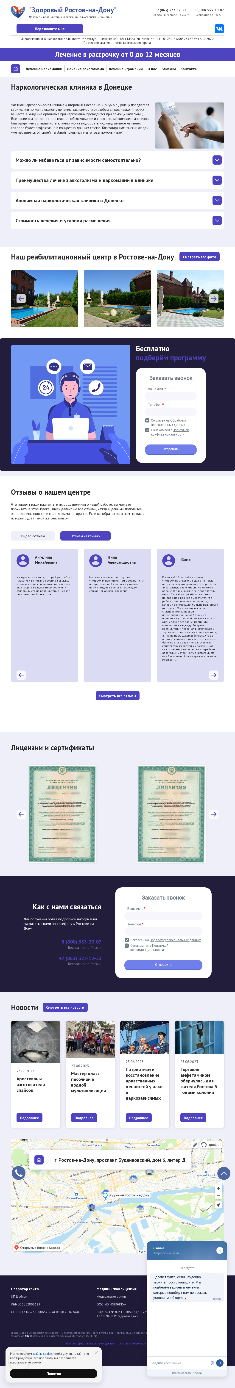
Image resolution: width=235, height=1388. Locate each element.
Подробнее (29, 1117)
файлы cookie (42, 1354)
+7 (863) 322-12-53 (170, 10)
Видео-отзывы (33, 536)
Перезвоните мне (50, 28)
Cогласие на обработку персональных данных (144, 1343)
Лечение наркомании (44, 68)
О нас (152, 68)
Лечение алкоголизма (85, 68)
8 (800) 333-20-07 (209, 10)
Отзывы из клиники (85, 536)
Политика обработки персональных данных (90, 1343)
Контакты (189, 68)
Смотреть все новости (65, 1007)
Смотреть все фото (199, 256)
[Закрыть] (96, 1353)
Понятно (54, 1373)
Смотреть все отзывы (117, 695)
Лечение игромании (126, 68)
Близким (169, 68)
